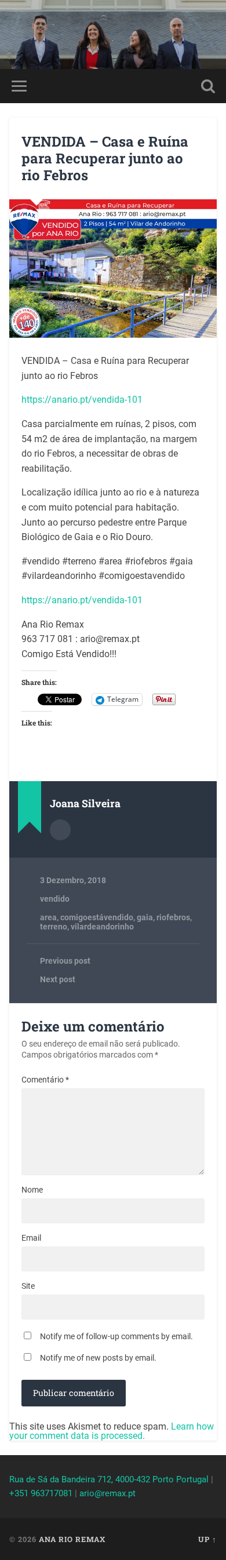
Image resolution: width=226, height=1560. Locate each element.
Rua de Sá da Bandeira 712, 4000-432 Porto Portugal (109, 1479)
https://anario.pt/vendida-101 (82, 399)
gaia (145, 917)
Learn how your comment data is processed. (111, 1431)
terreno (53, 926)
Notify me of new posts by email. (98, 1357)
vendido (55, 898)
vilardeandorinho (102, 926)
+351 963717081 (40, 1493)
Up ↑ (207, 1539)
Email (31, 1238)
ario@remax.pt (107, 1493)
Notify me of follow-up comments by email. (116, 1336)
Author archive (60, 829)
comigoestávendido (96, 917)
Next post (57, 979)
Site (28, 1286)
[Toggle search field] (208, 86)
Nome (32, 1190)
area (48, 917)
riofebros (173, 917)
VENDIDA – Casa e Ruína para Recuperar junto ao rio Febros (104, 158)
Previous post (65, 960)
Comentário (45, 1080)
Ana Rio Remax (72, 1539)
